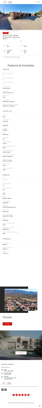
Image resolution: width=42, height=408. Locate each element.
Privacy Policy (21, 402)
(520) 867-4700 (7, 374)
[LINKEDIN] (19, 395)
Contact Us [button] (21, 352)
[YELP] (22, 395)
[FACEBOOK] (14, 395)
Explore (7, 323)
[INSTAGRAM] (16, 395)
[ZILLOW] (28, 395)
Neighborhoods (30, 402)
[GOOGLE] (25, 395)
